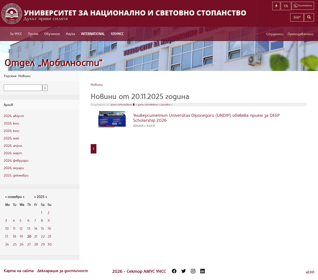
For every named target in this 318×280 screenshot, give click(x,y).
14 (35, 228)
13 (28, 228)
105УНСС (117, 33)
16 (49, 228)
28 (36, 244)
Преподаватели (301, 34)
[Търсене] (309, 17)
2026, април (13, 145)
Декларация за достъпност (62, 270)
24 (7, 244)
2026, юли (11, 123)
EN (286, 6)
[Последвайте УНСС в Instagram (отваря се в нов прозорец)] (193, 271)
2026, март (13, 153)
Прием (33, 33)
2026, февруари (16, 160)
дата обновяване (148, 104)
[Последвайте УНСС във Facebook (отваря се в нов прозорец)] (174, 271)
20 (29, 236)
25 (15, 244)
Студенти (274, 34)
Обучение (52, 33)
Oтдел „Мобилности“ (53, 62)
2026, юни (11, 130)
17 (6, 236)
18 (14, 236)
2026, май (11, 138)
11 (14, 228)
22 (43, 236)
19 (21, 236)
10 (7, 228)
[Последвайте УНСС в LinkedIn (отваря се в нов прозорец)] (202, 271)
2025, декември (16, 175)
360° (296, 17)
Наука (70, 33)
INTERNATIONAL (93, 33)
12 (21, 228)
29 (43, 244)
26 (21, 244)
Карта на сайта (19, 270)
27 (29, 244)
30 (50, 244)
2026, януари (14, 168)
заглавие (165, 104)
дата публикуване (121, 104)
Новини (97, 84)
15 (42, 228)
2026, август (14, 116)
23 (49, 236)
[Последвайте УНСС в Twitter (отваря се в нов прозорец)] (183, 271)
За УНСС (16, 33)
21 (35, 236)
